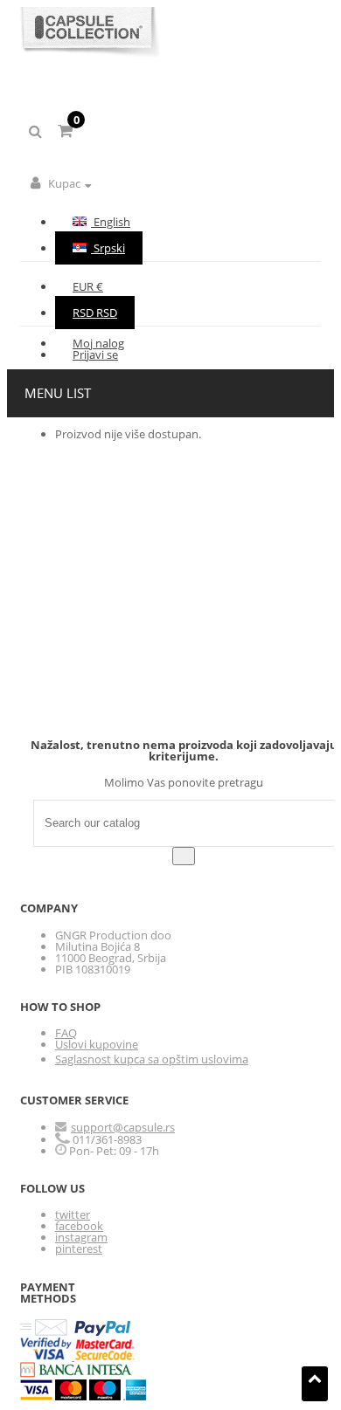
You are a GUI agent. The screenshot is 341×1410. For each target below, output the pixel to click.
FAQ (66, 1033)
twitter (72, 1214)
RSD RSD (95, 312)
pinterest (78, 1248)
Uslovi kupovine (96, 1044)
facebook (79, 1226)
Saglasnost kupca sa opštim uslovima (151, 1059)
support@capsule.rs (123, 1127)
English (110, 222)
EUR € (88, 286)
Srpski (108, 248)
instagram (81, 1237)
